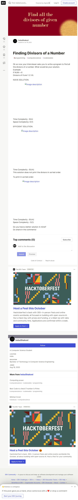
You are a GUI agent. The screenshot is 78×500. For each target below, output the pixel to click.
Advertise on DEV (17, 482)
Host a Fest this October (29, 308)
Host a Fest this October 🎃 (26, 450)
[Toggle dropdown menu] (74, 269)
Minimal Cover (19, 398)
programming (19, 58)
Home (13, 479)
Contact (62, 482)
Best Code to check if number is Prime (25, 390)
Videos (38, 479)
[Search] (10, 3)
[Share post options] (4, 70)
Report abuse (50, 260)
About (56, 482)
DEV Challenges (22, 479)
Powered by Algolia (42, 3)
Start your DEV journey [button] (13, 496)
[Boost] (4, 63)
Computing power (25, 381)
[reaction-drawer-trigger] (4, 40)
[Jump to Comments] (4, 48)
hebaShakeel (23, 40)
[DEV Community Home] (3, 3)
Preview (32, 254)
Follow (42, 345)
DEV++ (32, 479)
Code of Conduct (36, 260)
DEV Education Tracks (50, 479)
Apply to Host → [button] (21, 326)
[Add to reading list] (4, 56)
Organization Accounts (32, 482)
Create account (69, 3)
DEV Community (10, 474)
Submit (21, 254)
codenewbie (48, 58)
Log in (56, 3)
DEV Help (62, 479)
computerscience (34, 58)
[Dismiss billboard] (75, 486)
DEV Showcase (47, 482)
